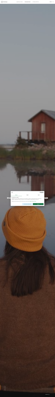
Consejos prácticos (36, 1)
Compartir (46, 394)
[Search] (53, 2)
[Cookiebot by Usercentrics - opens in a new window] (40, 192)
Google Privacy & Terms (32, 201)
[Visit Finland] (4, 2)
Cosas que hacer (27, 1)
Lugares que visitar (19, 1)
